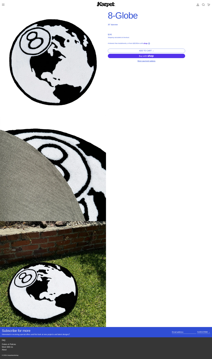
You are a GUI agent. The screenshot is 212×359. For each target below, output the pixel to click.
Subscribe (202, 332)
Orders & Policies (9, 344)
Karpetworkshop (12, 355)
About (4, 350)
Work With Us (7, 347)
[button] (203, 4)
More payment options (146, 61)
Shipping (111, 37)
